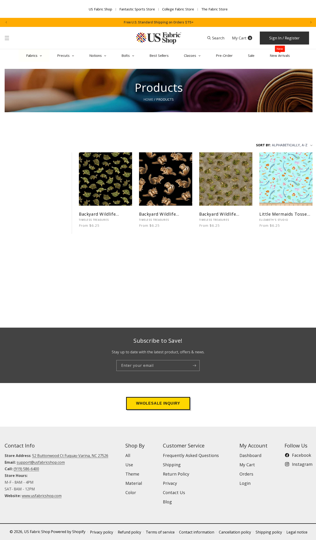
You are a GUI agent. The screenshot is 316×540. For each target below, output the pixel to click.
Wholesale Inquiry (158, 403)
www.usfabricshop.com (42, 495)
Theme (132, 474)
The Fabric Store (214, 9)
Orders (246, 474)
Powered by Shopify (68, 531)
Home (148, 99)
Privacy (170, 483)
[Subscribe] (194, 365)
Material (133, 483)
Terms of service (160, 532)
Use (129, 464)
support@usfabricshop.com (41, 462)
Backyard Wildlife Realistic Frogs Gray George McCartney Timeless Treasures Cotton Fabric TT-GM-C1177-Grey (222, 214)
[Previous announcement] (6, 22)
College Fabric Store (178, 9)
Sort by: (263, 145)
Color (130, 492)
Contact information (196, 532)
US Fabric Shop (100, 9)
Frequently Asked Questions (191, 455)
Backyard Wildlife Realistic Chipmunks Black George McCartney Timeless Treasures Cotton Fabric (165, 214)
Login (245, 483)
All (127, 455)
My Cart (247, 464)
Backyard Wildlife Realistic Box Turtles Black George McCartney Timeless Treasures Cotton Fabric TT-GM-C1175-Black (105, 214)
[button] (7, 38)
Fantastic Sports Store (137, 9)
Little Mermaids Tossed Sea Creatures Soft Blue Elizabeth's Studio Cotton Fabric (284, 214)
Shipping (172, 464)
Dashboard (250, 455)
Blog (167, 502)
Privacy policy (101, 532)
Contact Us (174, 492)
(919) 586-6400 (26, 468)
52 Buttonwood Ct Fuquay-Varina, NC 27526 (70, 455)
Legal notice (296, 532)
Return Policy (176, 474)
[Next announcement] (311, 22)
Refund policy (129, 532)
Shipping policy (269, 532)
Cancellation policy (235, 532)
